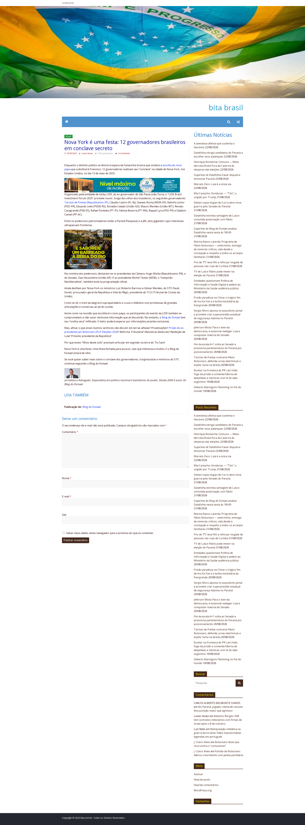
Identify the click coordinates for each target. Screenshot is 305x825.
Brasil (68, 136)
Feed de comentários (206, 785)
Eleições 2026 (110, 332)
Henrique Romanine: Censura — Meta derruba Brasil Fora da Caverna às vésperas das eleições (216, 165)
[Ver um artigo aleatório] (238, 122)
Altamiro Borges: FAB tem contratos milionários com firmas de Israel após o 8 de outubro (218, 719)
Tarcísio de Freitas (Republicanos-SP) (86, 202)
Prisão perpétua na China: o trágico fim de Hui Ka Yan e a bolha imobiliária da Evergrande (217, 301)
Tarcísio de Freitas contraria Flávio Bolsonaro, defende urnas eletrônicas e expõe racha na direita (217, 361)
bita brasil (226, 107)
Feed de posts (202, 779)
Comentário (70, 432)
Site (64, 514)
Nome (66, 478)
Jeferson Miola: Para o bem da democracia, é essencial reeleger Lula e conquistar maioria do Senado (217, 331)
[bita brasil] (152, 8)
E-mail (66, 496)
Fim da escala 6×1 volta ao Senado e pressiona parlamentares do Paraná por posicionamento (218, 348)
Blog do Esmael (171, 317)
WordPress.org (203, 790)
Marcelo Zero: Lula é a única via (212, 184)
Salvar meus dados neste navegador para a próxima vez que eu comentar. (110, 533)
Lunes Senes (87, 153)
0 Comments (124, 153)
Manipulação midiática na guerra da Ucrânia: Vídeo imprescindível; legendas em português (217, 732)
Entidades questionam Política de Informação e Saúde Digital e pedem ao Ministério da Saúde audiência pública (217, 284)
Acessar (198, 774)
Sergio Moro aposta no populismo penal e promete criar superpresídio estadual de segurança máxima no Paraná (218, 314)
